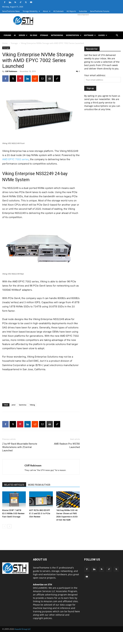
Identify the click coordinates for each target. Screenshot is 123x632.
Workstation (72, 35)
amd (13, 405)
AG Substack (58, 11)
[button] (117, 35)
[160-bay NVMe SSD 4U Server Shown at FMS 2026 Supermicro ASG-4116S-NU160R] (68, 499)
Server (22, 35)
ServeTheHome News (11, 11)
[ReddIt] (35, 78)
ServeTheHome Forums (99, 11)
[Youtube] (31, 2)
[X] (25, 2)
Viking (32, 405)
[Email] (42, 78)
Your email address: (95, 75)
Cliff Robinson (11, 71)
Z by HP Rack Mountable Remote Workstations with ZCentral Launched (19, 447)
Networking (57, 35)
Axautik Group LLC (22, 629)
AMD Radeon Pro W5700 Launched (67, 445)
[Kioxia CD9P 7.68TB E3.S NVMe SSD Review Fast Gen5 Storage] (14, 499)
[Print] (49, 78)
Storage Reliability (30, 11)
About (45, 11)
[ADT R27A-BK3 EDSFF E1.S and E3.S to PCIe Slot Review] (41, 499)
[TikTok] (20, 2)
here (77, 611)
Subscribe (83, 11)
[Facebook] (4, 2)
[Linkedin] (10, 2)
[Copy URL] (57, 78)
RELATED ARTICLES (14, 485)
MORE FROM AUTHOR (39, 485)
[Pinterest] (20, 78)
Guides (101, 35)
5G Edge (33, 35)
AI (15, 35)
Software (88, 35)
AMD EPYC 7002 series (15, 159)
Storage (44, 35)
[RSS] (15, 2)
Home (5, 43)
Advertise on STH (42, 584)
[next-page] (9, 526)
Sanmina (22, 405)
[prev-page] (4, 526)
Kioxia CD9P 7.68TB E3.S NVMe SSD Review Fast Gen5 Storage (13, 513)
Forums (7, 35)
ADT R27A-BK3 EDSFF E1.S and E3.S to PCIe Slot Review (39, 513)
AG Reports (71, 11)
